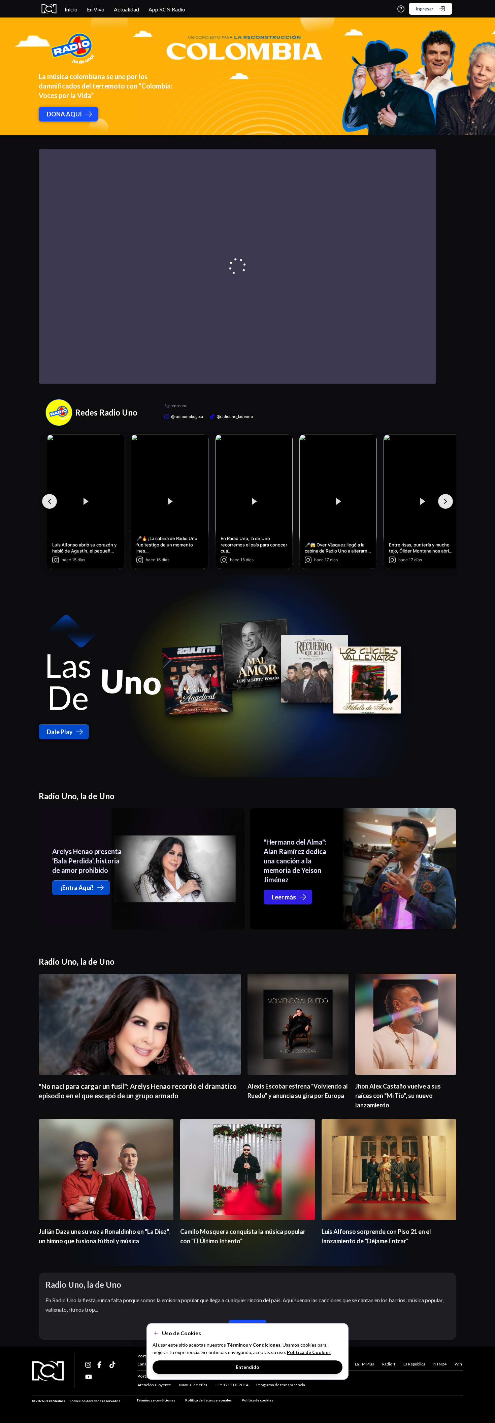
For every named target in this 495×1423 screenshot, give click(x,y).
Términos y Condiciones (253, 1345)
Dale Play (60, 732)
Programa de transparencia (280, 1384)
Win (458, 1363)
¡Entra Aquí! (77, 887)
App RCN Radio (166, 9)
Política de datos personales (208, 1400)
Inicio (71, 9)
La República (414, 1363)
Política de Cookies (309, 1352)
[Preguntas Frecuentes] (401, 9)
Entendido (247, 1367)
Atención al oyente (154, 1384)
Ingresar (424, 8)
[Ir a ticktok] (88, 1364)
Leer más (284, 897)
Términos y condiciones (155, 1400)
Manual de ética (193, 1384)
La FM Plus (364, 1363)
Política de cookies (257, 1400)
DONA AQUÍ (64, 114)
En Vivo (95, 9)
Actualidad (126, 9)
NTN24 (440, 1363)
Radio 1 (388, 1363)
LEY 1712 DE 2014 (232, 1384)
